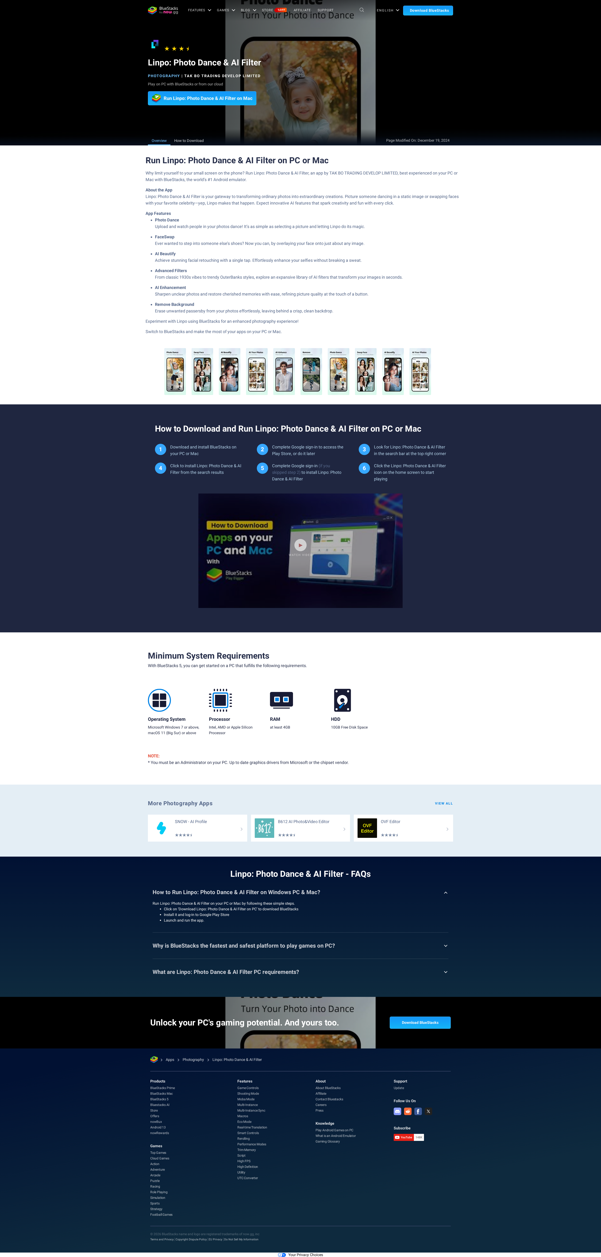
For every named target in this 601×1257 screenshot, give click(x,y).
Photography (164, 76)
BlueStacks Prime (162, 1088)
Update (399, 1088)
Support (325, 10)
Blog (245, 10)
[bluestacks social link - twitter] (428, 1111)
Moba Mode (245, 1099)
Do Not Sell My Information (241, 1239)
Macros (242, 1116)
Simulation (157, 1198)
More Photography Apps (180, 803)
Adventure (157, 1169)
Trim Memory (246, 1150)
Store (273, 10)
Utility (241, 1172)
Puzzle (155, 1181)
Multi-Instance (247, 1105)
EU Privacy (215, 1239)
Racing (155, 1186)
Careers (321, 1105)
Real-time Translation (252, 1127)
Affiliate (302, 10)
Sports (155, 1203)
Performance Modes (251, 1144)
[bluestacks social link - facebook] (418, 1111)
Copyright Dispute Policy (191, 1239)
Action (154, 1164)
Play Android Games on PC (334, 1130)
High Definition (247, 1167)
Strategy (156, 1209)
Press (320, 1110)
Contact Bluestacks (329, 1099)
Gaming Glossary (328, 1141)
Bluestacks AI (159, 1105)
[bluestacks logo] (163, 10)
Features (196, 10)
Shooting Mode (248, 1093)
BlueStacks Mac (161, 1093)
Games (223, 10)
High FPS (243, 1161)
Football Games (161, 1214)
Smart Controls (248, 1133)
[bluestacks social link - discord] (397, 1111)
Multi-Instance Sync (251, 1110)
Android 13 (158, 1127)
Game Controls (247, 1088)
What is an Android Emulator (336, 1136)
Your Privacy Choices (305, 1255)
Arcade (155, 1175)
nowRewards (159, 1133)
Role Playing (159, 1192)
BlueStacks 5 (159, 1099)
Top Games (158, 1152)
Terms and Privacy (162, 1239)
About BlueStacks (328, 1088)
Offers (154, 1116)
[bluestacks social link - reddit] (408, 1111)
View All (444, 803)
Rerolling (243, 1138)
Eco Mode (244, 1122)
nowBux (156, 1122)
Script (241, 1155)
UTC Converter (247, 1178)
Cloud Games (159, 1158)
